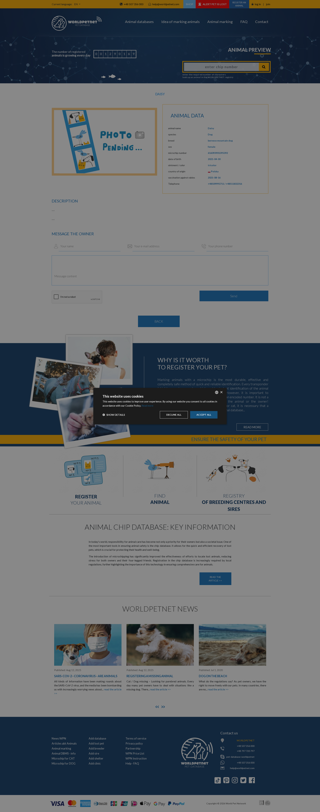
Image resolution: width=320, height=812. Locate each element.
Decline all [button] (173, 414)
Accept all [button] (203, 414)
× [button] (221, 392)
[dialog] (160, 406)
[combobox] (216, 392)
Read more (147, 405)
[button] (113, 414)
